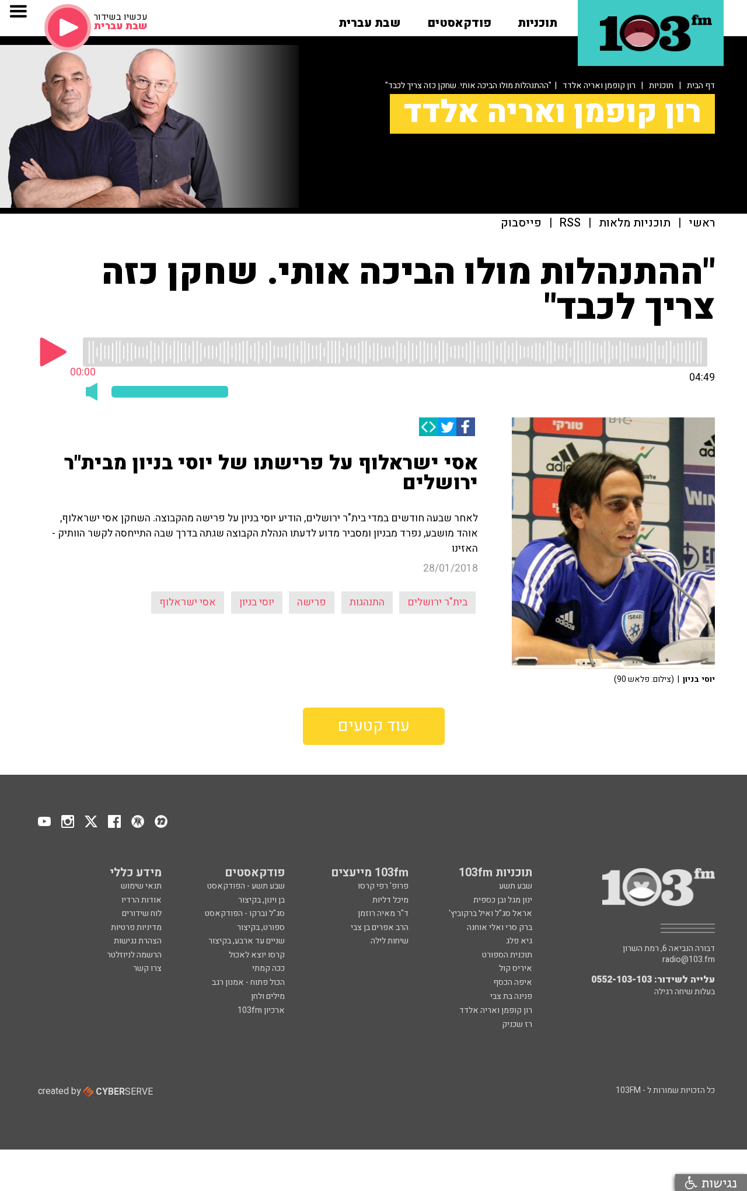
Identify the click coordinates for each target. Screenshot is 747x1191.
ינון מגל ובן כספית (502, 900)
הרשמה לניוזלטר (134, 954)
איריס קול (515, 968)
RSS (570, 223)
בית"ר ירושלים (437, 602)
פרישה (311, 602)
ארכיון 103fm (261, 1010)
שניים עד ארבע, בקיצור (246, 940)
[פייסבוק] (465, 426)
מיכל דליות (390, 900)
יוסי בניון (256, 602)
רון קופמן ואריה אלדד (599, 85)
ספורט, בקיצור (261, 927)
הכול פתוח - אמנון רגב (248, 982)
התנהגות (367, 602)
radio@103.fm (688, 960)
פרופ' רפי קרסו (383, 886)
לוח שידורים (142, 913)
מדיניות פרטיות (136, 927)
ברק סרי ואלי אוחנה (499, 927)
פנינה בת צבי (511, 996)
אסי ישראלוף (187, 602)
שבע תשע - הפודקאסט (246, 886)
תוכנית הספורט (507, 954)
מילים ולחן (268, 996)
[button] (537, 19)
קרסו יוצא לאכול (257, 954)
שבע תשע (515, 886)
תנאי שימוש (141, 886)
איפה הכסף (512, 982)
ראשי (702, 223)
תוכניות (661, 85)
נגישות (717, 1182)
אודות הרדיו (141, 900)
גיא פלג (519, 940)
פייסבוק (521, 223)
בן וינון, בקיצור (261, 900)
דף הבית (701, 85)
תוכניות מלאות (635, 223)
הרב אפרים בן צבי (380, 927)
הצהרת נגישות (138, 940)
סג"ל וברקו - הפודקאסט (245, 913)
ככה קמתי (268, 968)
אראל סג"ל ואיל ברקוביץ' (490, 913)
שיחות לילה (390, 940)
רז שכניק (517, 1024)
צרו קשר (147, 968)
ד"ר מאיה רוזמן (383, 913)
